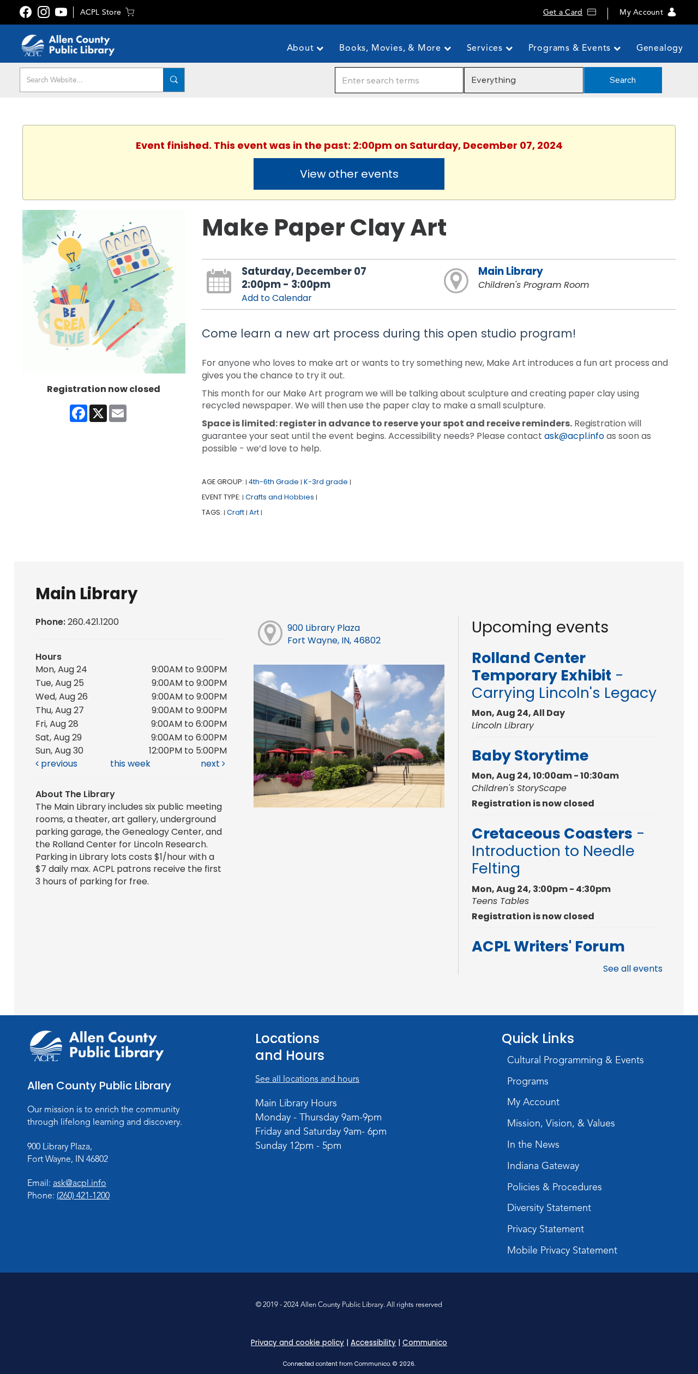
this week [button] (130, 763)
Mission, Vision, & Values (561, 1123)
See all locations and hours (307, 1079)
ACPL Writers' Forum (548, 946)
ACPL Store (100, 12)
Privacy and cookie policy (297, 1342)
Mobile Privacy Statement (562, 1250)
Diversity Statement (549, 1208)
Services (486, 48)
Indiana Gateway (543, 1166)
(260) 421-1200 (83, 1195)
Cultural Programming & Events (575, 1060)
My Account (641, 12)
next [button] (211, 763)
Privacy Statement (545, 1229)
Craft (235, 512)
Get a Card (562, 12)
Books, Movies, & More (391, 48)
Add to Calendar (277, 298)
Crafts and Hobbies (279, 497)
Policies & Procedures (554, 1187)
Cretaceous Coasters (558, 851)
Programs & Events (570, 48)
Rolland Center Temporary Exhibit (564, 675)
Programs (528, 1081)
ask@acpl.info (574, 436)
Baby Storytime (530, 755)
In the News (533, 1144)
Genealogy (659, 48)
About (302, 48)
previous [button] (58, 763)
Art (254, 512)
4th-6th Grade (274, 481)
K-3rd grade (326, 481)
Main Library (510, 271)
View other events (349, 174)
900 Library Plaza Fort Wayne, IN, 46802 (334, 634)
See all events (633, 968)
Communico (424, 1342)
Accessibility (373, 1342)
